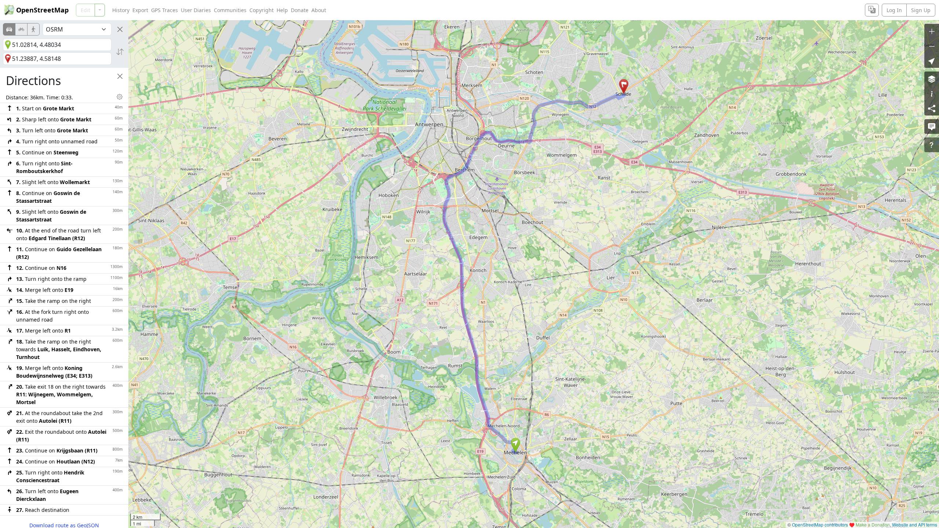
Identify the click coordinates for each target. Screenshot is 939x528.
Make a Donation (873, 524)
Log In (894, 10)
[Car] (9, 29)
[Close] (119, 29)
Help (282, 10)
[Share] (931, 108)
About (318, 10)
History (120, 10)
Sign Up (921, 10)
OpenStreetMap (42, 10)
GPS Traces (164, 10)
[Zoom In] (931, 31)
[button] (515, 445)
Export (140, 10)
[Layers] (931, 79)
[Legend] (931, 93)
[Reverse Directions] (119, 51)
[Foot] (33, 29)
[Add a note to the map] (931, 126)
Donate (299, 10)
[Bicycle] (21, 29)
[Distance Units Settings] (119, 96)
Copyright (261, 10)
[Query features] (931, 145)
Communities (230, 10)
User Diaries (196, 10)
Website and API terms (914, 524)
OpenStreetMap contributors (820, 524)
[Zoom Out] (931, 45)
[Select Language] (872, 10)
